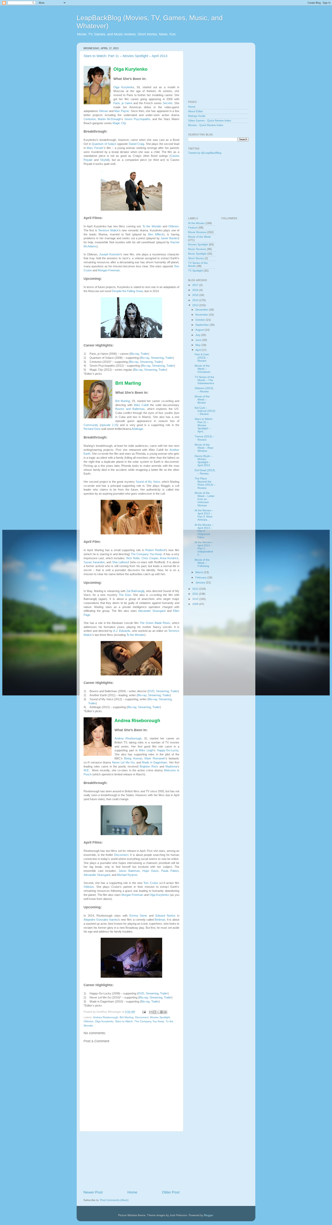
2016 (195, 290)
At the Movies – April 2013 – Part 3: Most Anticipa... (204, 515)
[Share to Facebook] (162, 1012)
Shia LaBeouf (120, 562)
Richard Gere (92, 428)
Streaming (157, 357)
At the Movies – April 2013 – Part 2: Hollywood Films (204, 531)
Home (132, 1192)
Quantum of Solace (104, 143)
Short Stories (196, 258)
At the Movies (196, 223)
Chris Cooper (149, 558)
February (201, 577)
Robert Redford (155, 550)
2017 (195, 285)
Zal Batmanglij (135, 591)
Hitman (103, 111)
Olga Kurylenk (122, 87)
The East (125, 594)
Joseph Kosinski (109, 254)
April (198, 350)
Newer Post (93, 1192)
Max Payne (121, 111)
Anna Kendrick (169, 558)
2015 (195, 295)
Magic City (119, 123)
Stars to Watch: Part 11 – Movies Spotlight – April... (204, 425)
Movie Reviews (197, 232)
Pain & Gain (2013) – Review (202, 357)
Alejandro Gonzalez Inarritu (101, 919)
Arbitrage (137, 428)
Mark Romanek (154, 758)
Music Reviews (197, 249)
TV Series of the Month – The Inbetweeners (204, 380)
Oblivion (173, 226)
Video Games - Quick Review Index (209, 120)
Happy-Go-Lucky (167, 750)
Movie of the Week (199, 236)
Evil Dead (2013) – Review (205, 472)
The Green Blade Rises (155, 623)
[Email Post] (144, 1011)
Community (91, 425)
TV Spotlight (195, 270)
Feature (193, 227)
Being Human (133, 758)
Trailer (144, 353)
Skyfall (104, 159)
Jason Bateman (129, 870)
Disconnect (121, 854)
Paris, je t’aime (122, 103)
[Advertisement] (131, 1161)
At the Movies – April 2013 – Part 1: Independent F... (204, 548)
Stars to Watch (124, 1021)
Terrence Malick (108, 230)
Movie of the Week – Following (202, 562)
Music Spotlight (197, 253)
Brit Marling (122, 401)
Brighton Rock (149, 766)
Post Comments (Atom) (114, 1200)
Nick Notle (132, 558)
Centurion (90, 119)
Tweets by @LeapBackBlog (204, 152)
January (200, 582)
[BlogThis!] (154, 1012)
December (202, 309)
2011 (195, 593)
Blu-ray (134, 353)
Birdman (160, 919)
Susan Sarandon (94, 562)
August (200, 329)
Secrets (168, 103)
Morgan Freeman (109, 270)
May (198, 345)
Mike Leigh (146, 750)
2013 (195, 305)
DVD (151, 691)
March (199, 572)
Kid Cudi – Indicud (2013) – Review (205, 410)
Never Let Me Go (123, 762)
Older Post (170, 1192)
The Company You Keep (146, 554)
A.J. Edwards (121, 630)
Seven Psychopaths (137, 119)
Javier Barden (169, 238)
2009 (195, 604)
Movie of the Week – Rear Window (204, 447)
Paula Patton (169, 870)
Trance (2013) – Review (204, 438)
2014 (195, 300)
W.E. (87, 770)
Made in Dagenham (154, 762)
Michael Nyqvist (127, 874)
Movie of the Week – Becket (202, 399)
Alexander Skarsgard (151, 610)
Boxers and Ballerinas (130, 408)
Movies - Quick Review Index (205, 125)
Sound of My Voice (148, 481)
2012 (195, 588)
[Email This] (151, 1012)
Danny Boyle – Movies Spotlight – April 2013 (203, 461)
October (200, 319)
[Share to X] (158, 1012)
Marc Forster (95, 147)
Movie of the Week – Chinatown (202, 368)
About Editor (195, 111)
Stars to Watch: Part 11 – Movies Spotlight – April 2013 (125, 56)
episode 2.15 (109, 425)
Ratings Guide (196, 116)
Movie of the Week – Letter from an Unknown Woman (205, 499)
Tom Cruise (150, 882)
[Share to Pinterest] (165, 1012)
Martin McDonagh (109, 119)
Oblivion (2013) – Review (204, 390)
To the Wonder (151, 226)
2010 (195, 599)
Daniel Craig (136, 143)
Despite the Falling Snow (127, 291)
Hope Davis (150, 870)
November (202, 314)
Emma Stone (138, 915)
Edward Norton (165, 915)
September (202, 324)
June (198, 340)
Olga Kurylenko (159, 894)
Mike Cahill (141, 405)
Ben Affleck (156, 234)
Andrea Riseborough (128, 738)
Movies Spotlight (160, 1017)
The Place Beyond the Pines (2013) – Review (205, 483)
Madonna (171, 766)
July (198, 335)
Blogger (208, 1215)
